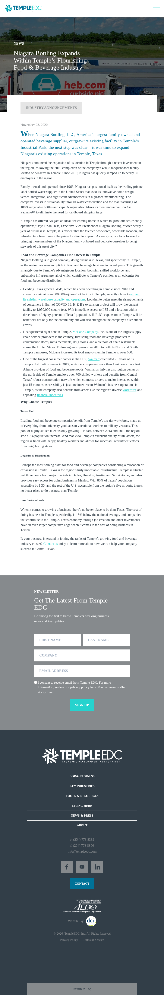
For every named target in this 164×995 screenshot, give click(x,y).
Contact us (50, 544)
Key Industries (82, 786)
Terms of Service (93, 939)
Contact (82, 883)
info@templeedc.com (82, 851)
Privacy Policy (69, 939)
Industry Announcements (51, 107)
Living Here (82, 805)
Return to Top (82, 989)
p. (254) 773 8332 (82, 839)
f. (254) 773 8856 (82, 845)
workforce (129, 390)
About (82, 825)
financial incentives (50, 395)
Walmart (94, 359)
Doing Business (82, 776)
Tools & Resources (82, 796)
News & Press (82, 815)
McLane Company (85, 332)
